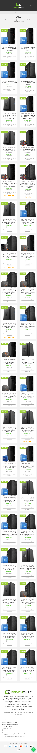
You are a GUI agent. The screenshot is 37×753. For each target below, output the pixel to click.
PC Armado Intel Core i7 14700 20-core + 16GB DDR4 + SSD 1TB (9, 117)
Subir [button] (19, 685)
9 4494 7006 (8, 726)
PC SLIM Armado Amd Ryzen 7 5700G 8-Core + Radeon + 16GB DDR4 (27, 151)
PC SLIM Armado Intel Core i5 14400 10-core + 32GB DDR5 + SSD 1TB (28, 117)
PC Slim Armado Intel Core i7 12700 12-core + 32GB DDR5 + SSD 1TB (9, 466)
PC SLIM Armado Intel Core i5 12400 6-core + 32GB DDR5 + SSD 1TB (28, 396)
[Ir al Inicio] (18, 5)
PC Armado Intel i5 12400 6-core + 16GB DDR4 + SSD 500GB (27, 83)
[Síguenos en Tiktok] (24, 709)
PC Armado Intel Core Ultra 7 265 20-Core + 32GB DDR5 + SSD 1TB (27, 670)
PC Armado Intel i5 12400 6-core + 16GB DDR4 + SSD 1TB (27, 568)
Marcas (19, 12)
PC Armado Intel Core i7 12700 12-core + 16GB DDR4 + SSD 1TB (27, 534)
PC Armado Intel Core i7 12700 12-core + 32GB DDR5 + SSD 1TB (27, 362)
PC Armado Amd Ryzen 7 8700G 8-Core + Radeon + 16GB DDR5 (9, 222)
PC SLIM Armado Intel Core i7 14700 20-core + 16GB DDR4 (28, 49)
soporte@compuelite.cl (11, 724)
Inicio (13, 12)
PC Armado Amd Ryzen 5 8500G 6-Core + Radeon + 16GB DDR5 (9, 292)
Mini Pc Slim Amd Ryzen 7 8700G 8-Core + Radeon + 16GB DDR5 (9, 362)
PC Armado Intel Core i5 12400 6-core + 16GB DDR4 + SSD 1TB (9, 534)
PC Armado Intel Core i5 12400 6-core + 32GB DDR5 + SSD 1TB (27, 326)
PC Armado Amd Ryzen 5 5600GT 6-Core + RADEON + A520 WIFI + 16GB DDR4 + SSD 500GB (27, 185)
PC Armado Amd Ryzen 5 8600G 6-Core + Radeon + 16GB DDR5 (9, 151)
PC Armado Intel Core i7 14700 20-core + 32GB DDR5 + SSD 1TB (27, 430)
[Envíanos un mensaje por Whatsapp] (33, 749)
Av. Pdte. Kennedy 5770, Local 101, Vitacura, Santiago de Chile (17, 733)
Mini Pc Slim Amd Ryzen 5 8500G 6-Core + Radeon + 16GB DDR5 (28, 256)
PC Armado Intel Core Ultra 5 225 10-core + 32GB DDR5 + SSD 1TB (9, 670)
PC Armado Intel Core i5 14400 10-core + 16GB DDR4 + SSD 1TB (9, 500)
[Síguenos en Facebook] (22, 709)
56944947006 (8, 731)
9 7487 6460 (8, 729)
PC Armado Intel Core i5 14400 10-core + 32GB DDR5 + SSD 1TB (27, 222)
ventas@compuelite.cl (10, 722)
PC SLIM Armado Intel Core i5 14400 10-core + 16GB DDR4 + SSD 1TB (28, 466)
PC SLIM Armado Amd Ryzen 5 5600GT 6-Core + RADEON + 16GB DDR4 (9, 185)
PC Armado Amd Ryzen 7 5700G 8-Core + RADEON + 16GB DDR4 (9, 256)
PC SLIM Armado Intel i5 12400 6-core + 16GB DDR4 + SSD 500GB (9, 49)
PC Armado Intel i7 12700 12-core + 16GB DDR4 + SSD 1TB (28, 500)
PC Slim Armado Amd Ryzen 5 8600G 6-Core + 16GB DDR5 (9, 396)
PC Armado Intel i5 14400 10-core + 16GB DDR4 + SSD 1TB (9, 602)
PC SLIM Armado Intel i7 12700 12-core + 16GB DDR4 (9, 82)
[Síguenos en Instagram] (19, 709)
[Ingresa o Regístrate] (30, 5)
